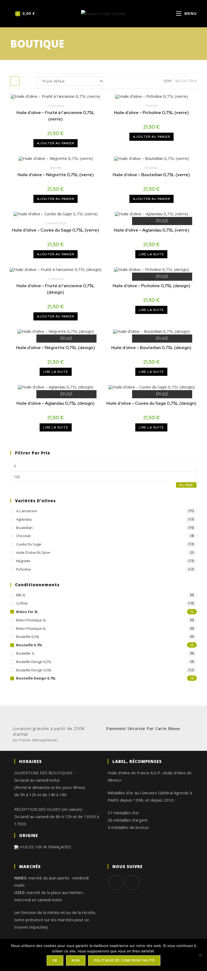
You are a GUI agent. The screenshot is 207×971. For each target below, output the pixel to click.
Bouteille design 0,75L (36, 678)
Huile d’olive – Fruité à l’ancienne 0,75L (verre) (55, 116)
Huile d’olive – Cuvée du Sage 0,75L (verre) (55, 230)
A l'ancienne (56, 105)
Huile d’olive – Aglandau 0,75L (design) (55, 403)
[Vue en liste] (26, 81)
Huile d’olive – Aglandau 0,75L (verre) (151, 230)
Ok (54, 960)
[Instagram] (132, 882)
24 (183, 81)
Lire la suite (151, 254)
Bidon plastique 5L (31, 628)
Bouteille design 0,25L (33, 661)
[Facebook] (115, 882)
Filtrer (186, 485)
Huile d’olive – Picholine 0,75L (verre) (151, 112)
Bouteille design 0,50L (33, 670)
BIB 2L (21, 594)
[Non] (200, 955)
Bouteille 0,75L (29, 644)
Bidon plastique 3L (31, 620)
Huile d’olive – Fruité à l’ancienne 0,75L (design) (55, 289)
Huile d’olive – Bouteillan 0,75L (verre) (151, 175)
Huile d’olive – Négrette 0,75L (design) (55, 347)
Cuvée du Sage (55, 223)
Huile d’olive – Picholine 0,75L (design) (151, 286)
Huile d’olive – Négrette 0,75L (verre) (56, 175)
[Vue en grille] (14, 81)
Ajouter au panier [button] (55, 143)
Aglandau (24, 519)
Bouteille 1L (25, 653)
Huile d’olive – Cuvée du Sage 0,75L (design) (151, 403)
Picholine (151, 105)
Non (76, 960)
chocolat (23, 535)
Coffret (21, 603)
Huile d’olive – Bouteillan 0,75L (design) (151, 347)
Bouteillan (151, 168)
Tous (192, 81)
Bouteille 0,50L (27, 636)
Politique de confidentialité (124, 960)
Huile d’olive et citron (33, 552)
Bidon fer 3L (27, 611)
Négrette (56, 168)
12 (177, 81)
